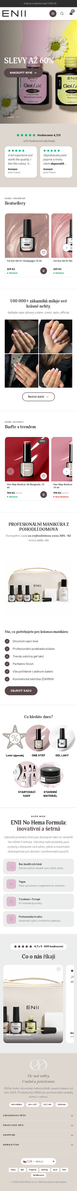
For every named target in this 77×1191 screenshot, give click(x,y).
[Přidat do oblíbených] (43, 252)
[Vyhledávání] (62, 13)
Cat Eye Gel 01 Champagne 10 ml (24, 260)
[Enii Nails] (14, 13)
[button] (66, 247)
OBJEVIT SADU (21, 690)
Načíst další (36, 396)
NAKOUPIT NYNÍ (21, 77)
